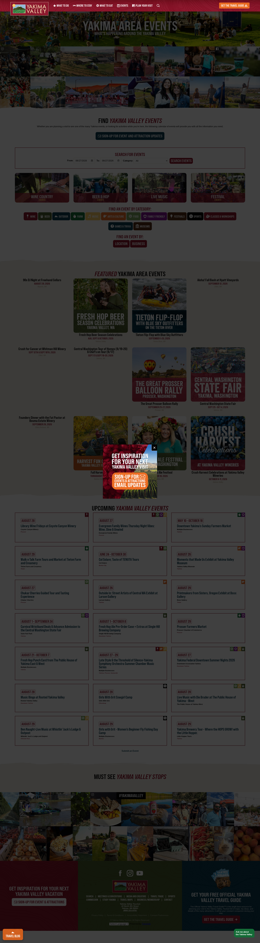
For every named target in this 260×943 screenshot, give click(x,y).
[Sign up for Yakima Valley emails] (130, 472)
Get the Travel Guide (233, 5)
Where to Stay (84, 5)
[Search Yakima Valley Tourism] (158, 6)
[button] (244, 933)
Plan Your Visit (144, 5)
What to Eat (106, 5)
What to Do (62, 5)
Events (124, 5)
